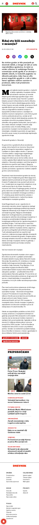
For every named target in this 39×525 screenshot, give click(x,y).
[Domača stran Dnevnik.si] (19, 3)
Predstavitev (10, 475)
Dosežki (8, 479)
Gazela (25, 491)
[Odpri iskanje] (35, 3)
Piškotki (8, 512)
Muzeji (24, 338)
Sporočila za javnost (12, 481)
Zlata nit (25, 493)
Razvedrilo (9, 495)
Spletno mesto (11, 510)
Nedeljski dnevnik (11, 493)
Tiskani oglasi (27, 477)
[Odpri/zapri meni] (4, 3)
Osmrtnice (26, 479)
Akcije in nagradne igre (13, 508)
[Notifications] (3, 521)
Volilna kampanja (11, 516)
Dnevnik (8, 491)
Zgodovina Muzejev (11, 341)
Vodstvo (9, 477)
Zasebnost (9, 518)
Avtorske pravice (11, 514)
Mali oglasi (26, 481)
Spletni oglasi (27, 475)
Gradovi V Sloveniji (10, 338)
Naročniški (9, 506)
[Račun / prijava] (33, 3)
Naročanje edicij (11, 497)
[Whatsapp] (26, 56)
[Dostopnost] (7, 3)
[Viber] (14, 56)
